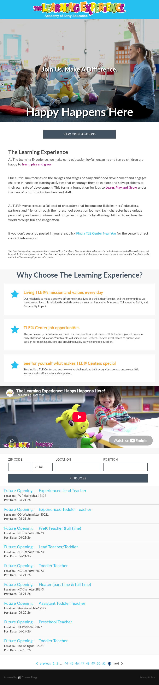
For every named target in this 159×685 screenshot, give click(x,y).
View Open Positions (80, 134)
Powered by (10, 677)
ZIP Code (15, 459)
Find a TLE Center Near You (96, 233)
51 (104, 663)
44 (66, 663)
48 (87, 663)
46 (77, 663)
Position (110, 459)
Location (63, 459)
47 (82, 663)
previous (45, 663)
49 (93, 663)
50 (98, 663)
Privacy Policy (147, 677)
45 (71, 663)
